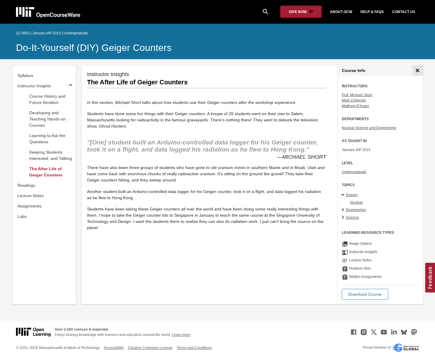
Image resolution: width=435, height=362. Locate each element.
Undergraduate (354, 172)
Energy (351, 195)
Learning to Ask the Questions (47, 138)
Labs (22, 216)
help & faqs (372, 12)
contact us (403, 12)
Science (352, 217)
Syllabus (25, 75)
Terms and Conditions (194, 348)
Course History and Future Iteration (47, 99)
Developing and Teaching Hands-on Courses (47, 119)
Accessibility (114, 348)
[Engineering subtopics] (344, 210)
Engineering (356, 210)
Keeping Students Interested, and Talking (50, 155)
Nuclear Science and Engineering (369, 128)
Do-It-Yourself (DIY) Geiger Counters (94, 47)
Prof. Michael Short (357, 95)
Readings (26, 185)
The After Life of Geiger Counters (45, 171)
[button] (365, 294)
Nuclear (356, 202)
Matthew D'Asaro (355, 106)
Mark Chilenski (354, 100)
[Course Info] (418, 70)
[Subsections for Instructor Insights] (70, 86)
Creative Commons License (150, 348)
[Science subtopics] (344, 217)
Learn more (181, 335)
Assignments (29, 206)
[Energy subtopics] (344, 195)
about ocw (341, 12)
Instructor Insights (34, 85)
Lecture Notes (30, 195)
